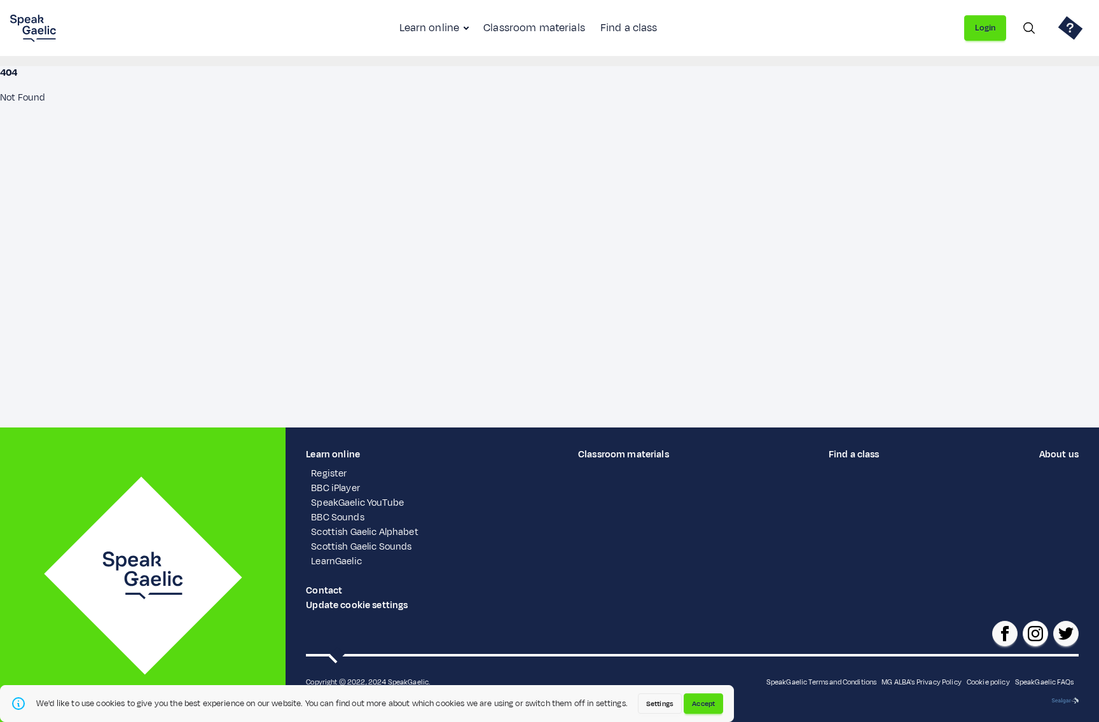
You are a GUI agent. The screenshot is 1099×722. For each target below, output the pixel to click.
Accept (703, 703)
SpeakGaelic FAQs (1044, 682)
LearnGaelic (336, 561)
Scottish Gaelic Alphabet (364, 532)
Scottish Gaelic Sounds (361, 546)
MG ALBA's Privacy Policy (921, 682)
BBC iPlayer (335, 488)
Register (329, 473)
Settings (660, 703)
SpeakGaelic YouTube (357, 503)
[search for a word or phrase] (1029, 28)
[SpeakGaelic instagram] (1035, 633)
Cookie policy (988, 682)
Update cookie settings (357, 605)
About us (1059, 454)
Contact (324, 590)
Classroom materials (534, 28)
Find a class (629, 28)
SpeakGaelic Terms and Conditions (821, 682)
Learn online (429, 28)
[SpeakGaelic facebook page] (1005, 633)
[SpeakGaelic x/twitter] (1066, 633)
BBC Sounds (337, 517)
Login (985, 28)
